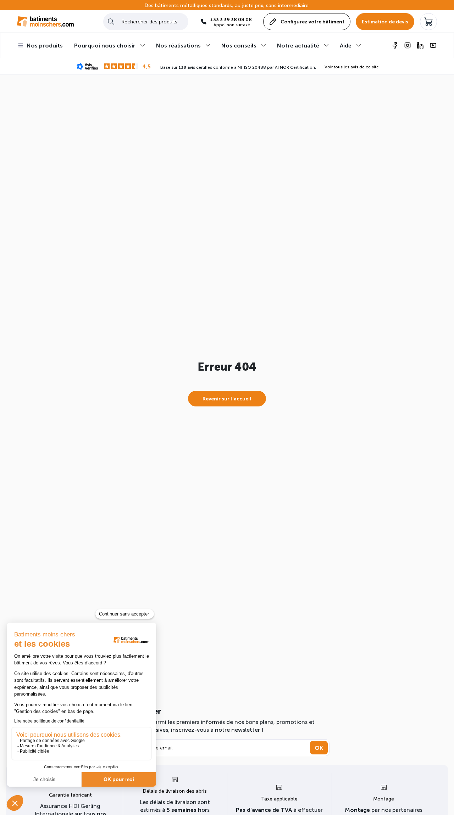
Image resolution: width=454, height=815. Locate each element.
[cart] (428, 21)
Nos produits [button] (45, 45)
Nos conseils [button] (238, 45)
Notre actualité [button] (298, 45)
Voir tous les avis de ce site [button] (352, 66)
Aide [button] (345, 45)
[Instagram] (407, 45)
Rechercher (111, 21)
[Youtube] (433, 45)
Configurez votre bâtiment (312, 21)
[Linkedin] (420, 45)
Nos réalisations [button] (178, 45)
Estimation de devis (385, 21)
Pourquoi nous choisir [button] (104, 45)
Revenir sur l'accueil (227, 398)
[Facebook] (394, 45)
